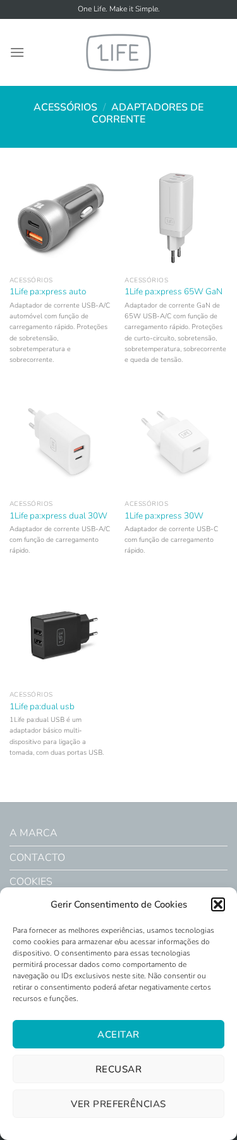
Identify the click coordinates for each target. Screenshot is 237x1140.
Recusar (118, 1069)
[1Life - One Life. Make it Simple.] (118, 52)
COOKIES (30, 882)
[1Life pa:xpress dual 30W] (60, 442)
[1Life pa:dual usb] (60, 633)
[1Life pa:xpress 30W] (176, 442)
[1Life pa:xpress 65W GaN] (176, 218)
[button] (218, 904)
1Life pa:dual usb (42, 706)
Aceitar (118, 1034)
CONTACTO (37, 858)
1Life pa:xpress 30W (164, 516)
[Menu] (17, 52)
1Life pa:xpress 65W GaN (173, 291)
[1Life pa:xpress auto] (60, 218)
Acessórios (65, 107)
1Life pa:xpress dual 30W (58, 516)
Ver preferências (118, 1104)
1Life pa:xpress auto (47, 291)
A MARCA (33, 833)
